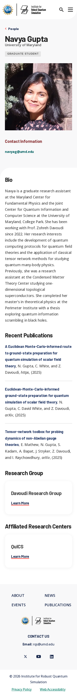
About (17, 595)
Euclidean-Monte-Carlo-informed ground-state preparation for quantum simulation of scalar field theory (37, 395)
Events (18, 604)
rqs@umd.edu (43, 644)
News (50, 595)
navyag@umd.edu (19, 151)
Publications (58, 604)
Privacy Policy (21, 689)
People (13, 29)
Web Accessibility (53, 689)
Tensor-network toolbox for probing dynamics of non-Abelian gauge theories (34, 438)
